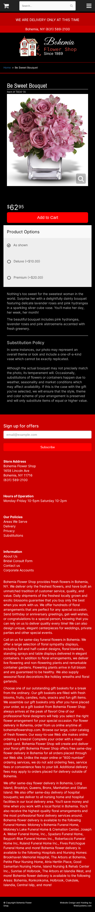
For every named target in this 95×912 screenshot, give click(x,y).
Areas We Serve (15, 521)
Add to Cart (47, 217)
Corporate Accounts (18, 570)
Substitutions (13, 535)
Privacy (9, 531)
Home (7, 67)
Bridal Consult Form (18, 561)
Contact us (11, 565)
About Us (10, 556)
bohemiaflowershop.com (21, 730)
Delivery (9, 526)
